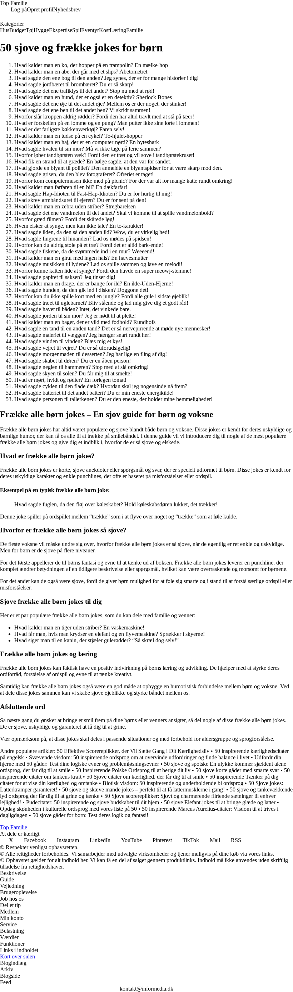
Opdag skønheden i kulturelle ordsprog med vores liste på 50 (68, 809)
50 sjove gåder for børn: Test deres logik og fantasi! (90, 815)
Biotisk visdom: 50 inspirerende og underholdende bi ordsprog (173, 783)
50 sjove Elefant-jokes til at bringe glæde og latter (219, 802)
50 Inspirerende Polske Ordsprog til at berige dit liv (132, 770)
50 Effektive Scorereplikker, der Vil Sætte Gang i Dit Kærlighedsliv (133, 751)
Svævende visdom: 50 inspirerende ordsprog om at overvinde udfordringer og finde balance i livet (139, 757)
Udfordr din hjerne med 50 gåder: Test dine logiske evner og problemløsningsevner (140, 760)
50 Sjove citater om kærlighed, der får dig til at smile (145, 777)
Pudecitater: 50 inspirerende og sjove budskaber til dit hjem (92, 802)
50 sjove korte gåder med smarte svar (237, 770)
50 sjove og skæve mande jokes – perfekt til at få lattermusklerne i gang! (143, 789)
